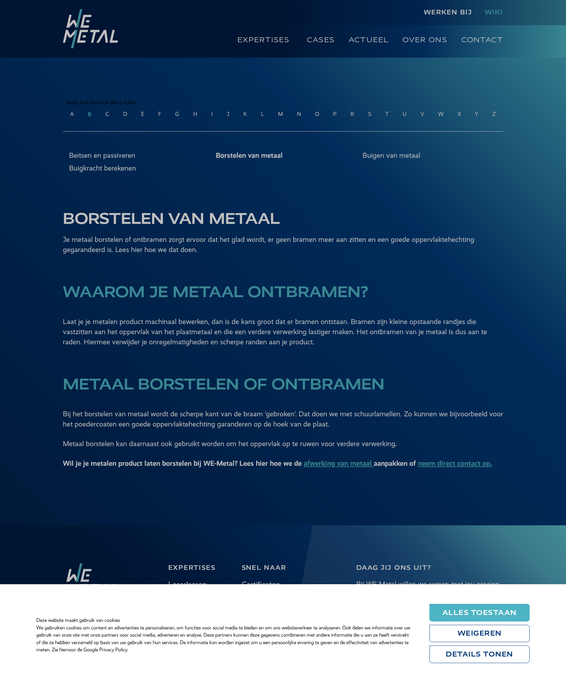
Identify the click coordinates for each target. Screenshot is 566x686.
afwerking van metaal (339, 463)
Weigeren (480, 633)
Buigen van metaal (391, 155)
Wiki (494, 12)
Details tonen (479, 654)
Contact (482, 40)
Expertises (263, 40)
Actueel (368, 40)
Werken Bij (448, 12)
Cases (321, 40)
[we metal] (90, 28)
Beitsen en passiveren (102, 155)
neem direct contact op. (455, 463)
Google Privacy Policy (105, 650)
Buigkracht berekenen (102, 168)
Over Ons (425, 40)
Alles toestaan (480, 612)
